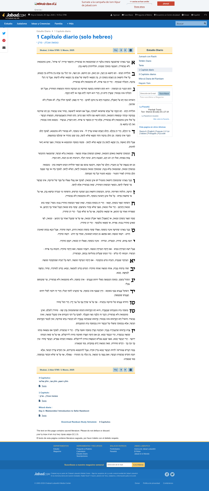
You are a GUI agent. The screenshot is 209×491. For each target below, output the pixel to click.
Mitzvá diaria (45, 407)
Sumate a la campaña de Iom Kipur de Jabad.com (101, 3)
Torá (106, 476)
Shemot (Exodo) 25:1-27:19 (157, 112)
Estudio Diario (44, 31)
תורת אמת (47, 434)
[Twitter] (172, 474)
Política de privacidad (151, 483)
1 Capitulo (44, 392)
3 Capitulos (44, 378)
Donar (186, 15)
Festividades (115, 449)
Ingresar (116, 15)
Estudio (8, 23)
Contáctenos (168, 483)
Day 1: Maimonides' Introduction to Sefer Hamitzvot (64, 411)
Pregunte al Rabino (144, 15)
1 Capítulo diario (62, 31)
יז (133, 331)
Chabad (70, 473)
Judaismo (111, 476)
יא (132, 261)
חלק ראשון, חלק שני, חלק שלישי (53, 381)
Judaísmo (22, 23)
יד (132, 292)
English (151, 131)
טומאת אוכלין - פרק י (48, 396)
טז (132, 311)
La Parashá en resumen (150, 116)
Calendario (81, 451)
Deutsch (142, 131)
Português (152, 133)
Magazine (57, 451)
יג (133, 280)
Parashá (113, 451)
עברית (166, 131)
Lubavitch (77, 473)
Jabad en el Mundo (141, 454)
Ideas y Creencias (40, 23)
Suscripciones (82, 456)
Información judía (123, 476)
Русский (161, 133)
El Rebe (137, 451)
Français (159, 131)
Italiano (143, 133)
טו (132, 303)
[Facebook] (167, 474)
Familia (58, 23)
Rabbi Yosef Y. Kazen (88, 476)
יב (132, 269)
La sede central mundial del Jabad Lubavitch (122, 473)
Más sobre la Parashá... (161, 119)
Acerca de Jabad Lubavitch (145, 449)
